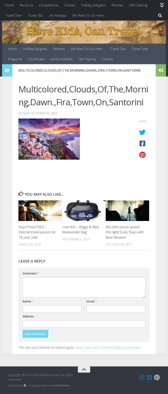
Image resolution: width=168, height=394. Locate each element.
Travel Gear (13, 15)
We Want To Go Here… (89, 15)
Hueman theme (60, 385)
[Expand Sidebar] (7, 70)
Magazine (15, 59)
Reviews (117, 5)
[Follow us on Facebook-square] (149, 377)
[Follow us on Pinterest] (157, 377)
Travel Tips (35, 15)
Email (91, 301)
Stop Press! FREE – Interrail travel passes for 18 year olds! (37, 232)
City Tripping (87, 59)
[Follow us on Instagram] (142, 377)
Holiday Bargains (93, 5)
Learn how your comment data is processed (107, 347)
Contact (69, 5)
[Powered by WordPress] (25, 385)
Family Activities (61, 59)
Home (9, 5)
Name (28, 301)
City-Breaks (36, 59)
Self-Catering (138, 5)
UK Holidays (58, 15)
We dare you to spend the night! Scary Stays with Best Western (125, 232)
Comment (31, 273)
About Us (26, 5)
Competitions (48, 5)
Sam (26, 113)
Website (28, 316)
